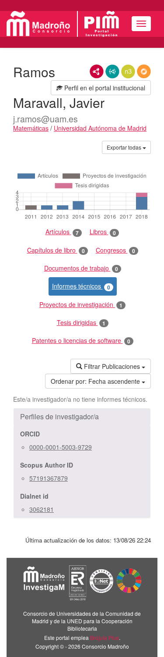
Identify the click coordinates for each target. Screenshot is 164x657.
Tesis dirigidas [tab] (81, 322)
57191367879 (48, 478)
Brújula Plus (104, 637)
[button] (82, 416)
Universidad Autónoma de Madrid (100, 128)
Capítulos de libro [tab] (56, 250)
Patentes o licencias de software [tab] (81, 340)
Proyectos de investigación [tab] (80, 304)
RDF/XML (97, 71)
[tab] (82, 416)
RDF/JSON (144, 71)
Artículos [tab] (62, 231)
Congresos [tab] (115, 250)
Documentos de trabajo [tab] (81, 268)
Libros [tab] (103, 231)
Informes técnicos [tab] (81, 286)
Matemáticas (31, 128)
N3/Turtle (128, 71)
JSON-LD (112, 71)
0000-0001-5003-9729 (60, 447)
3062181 (41, 509)
